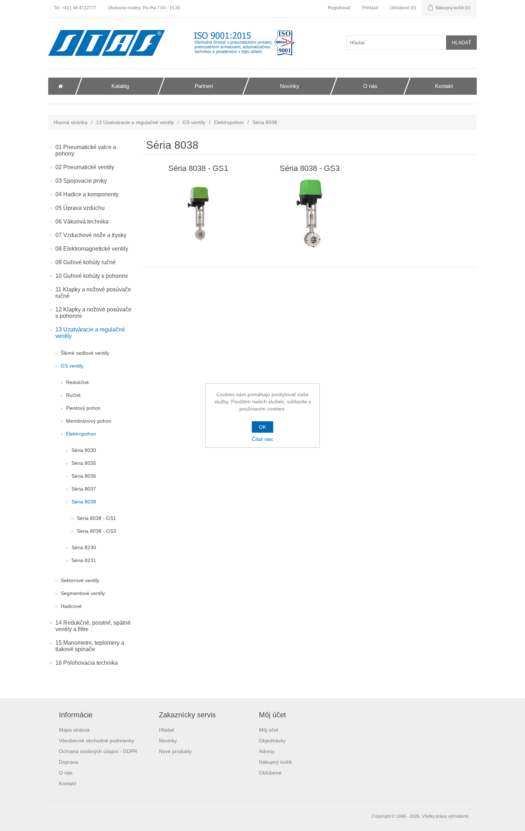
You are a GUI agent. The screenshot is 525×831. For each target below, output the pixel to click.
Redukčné (77, 382)
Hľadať (166, 730)
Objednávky (272, 740)
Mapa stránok (74, 730)
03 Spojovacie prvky (81, 181)
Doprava (68, 762)
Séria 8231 (83, 560)
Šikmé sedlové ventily (85, 353)
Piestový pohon (83, 408)
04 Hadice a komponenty (87, 194)
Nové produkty (175, 751)
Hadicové (71, 606)
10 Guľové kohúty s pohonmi (91, 276)
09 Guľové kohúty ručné (85, 262)
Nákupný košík (275, 762)
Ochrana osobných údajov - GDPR (98, 751)
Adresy (267, 751)
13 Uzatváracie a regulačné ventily (135, 122)
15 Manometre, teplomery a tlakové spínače (89, 646)
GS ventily (193, 122)
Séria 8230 (83, 547)
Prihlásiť (370, 7)
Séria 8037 (83, 489)
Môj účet (268, 730)
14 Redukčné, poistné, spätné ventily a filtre (93, 626)
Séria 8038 (83, 502)
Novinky (168, 740)
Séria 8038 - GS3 (96, 531)
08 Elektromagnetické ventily (91, 249)
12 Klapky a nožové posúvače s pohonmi (93, 312)
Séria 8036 (83, 476)
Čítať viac (262, 439)
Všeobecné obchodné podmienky (96, 740)
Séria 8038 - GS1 (96, 518)
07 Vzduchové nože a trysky (90, 235)
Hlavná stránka (71, 122)
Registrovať (339, 7)
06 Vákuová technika (82, 221)
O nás (65, 773)
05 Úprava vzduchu (80, 208)
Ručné (73, 395)
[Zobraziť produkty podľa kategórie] (198, 213)
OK (262, 427)
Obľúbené (270, 773)
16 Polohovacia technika (86, 663)
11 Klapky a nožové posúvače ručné (93, 292)
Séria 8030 (83, 450)
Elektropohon (229, 122)
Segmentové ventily (83, 593)
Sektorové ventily (80, 580)
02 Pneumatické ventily (84, 167)
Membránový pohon (88, 421)
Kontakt (67, 783)
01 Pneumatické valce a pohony (85, 150)
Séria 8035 (83, 463)
